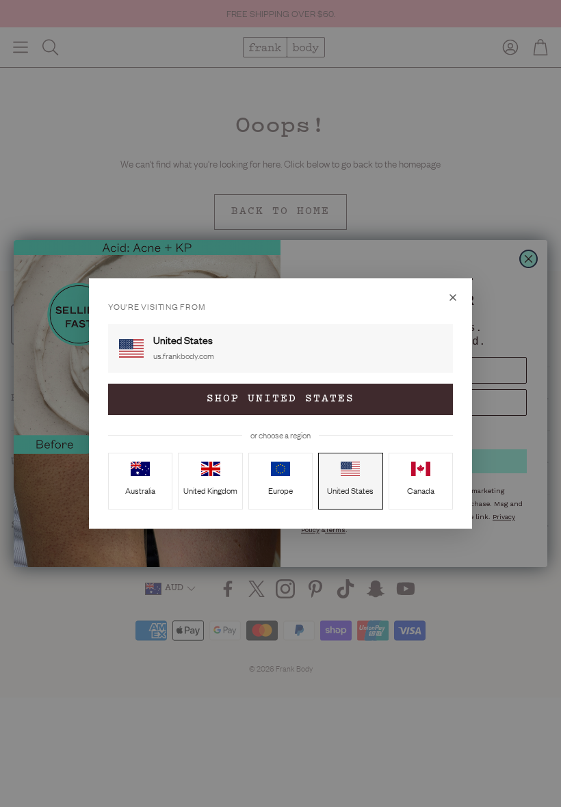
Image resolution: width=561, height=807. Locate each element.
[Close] (453, 297)
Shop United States (280, 399)
